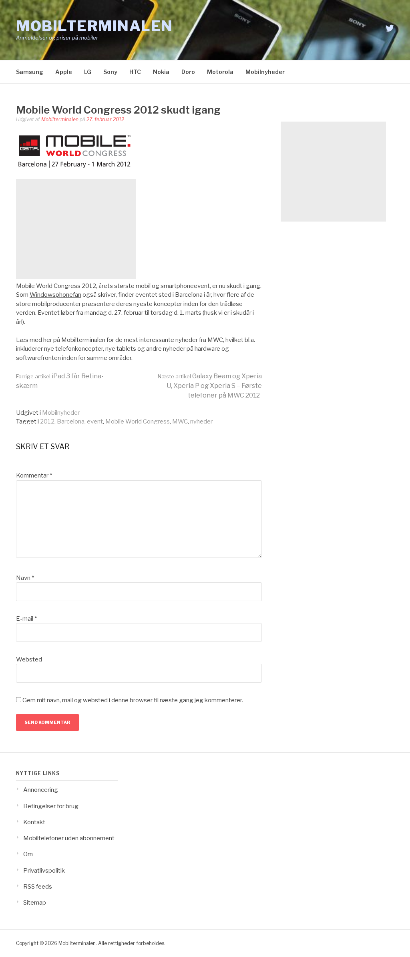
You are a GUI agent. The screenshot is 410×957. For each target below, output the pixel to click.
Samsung (29, 71)
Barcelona (70, 421)
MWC (180, 421)
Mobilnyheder (265, 71)
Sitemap (34, 902)
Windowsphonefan (55, 294)
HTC (135, 71)
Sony (110, 71)
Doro (188, 71)
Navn (25, 577)
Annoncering (40, 789)
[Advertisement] (76, 229)
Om (28, 854)
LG (87, 71)
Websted (29, 659)
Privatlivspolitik (44, 870)
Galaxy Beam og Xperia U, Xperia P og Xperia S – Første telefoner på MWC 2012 (210, 385)
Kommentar (34, 475)
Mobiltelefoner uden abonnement (69, 838)
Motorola (220, 71)
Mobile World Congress (137, 421)
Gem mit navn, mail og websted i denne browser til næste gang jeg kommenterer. (132, 700)
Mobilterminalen (94, 26)
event (95, 421)
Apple (63, 71)
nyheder (201, 421)
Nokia (161, 71)
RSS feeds (37, 886)
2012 (47, 421)
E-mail (26, 618)
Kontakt (34, 822)
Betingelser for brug (50, 806)
